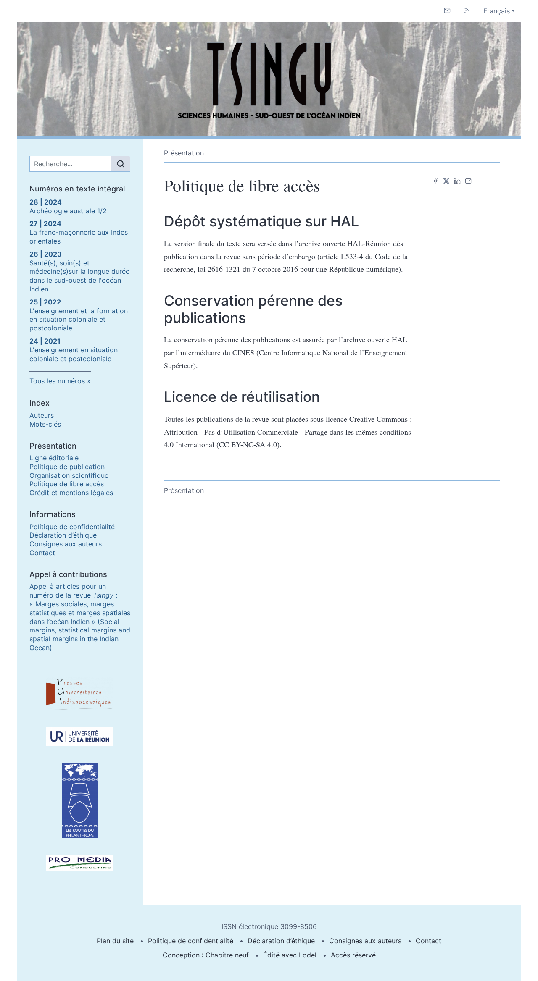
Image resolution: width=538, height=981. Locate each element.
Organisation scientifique (68, 475)
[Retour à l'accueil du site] (269, 79)
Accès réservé (353, 955)
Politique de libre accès (66, 484)
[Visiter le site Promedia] (79, 863)
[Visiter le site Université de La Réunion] (79, 736)
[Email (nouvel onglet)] (468, 180)
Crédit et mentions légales (71, 492)
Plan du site (115, 940)
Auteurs (41, 415)
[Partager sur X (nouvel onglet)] (446, 180)
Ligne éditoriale (54, 458)
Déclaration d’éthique (63, 535)
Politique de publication (67, 466)
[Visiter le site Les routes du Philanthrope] (79, 800)
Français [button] (496, 11)
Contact (42, 552)
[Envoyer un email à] (447, 11)
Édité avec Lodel (289, 955)
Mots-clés (45, 424)
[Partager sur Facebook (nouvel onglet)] (435, 180)
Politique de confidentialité (72, 526)
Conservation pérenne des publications (253, 309)
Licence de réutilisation (242, 396)
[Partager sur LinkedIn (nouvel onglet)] (457, 180)
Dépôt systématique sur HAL (261, 221)
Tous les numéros (57, 381)
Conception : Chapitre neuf (206, 955)
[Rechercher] (120, 163)
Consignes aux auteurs (65, 544)
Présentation (184, 153)
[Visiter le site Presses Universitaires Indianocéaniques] (79, 693)
